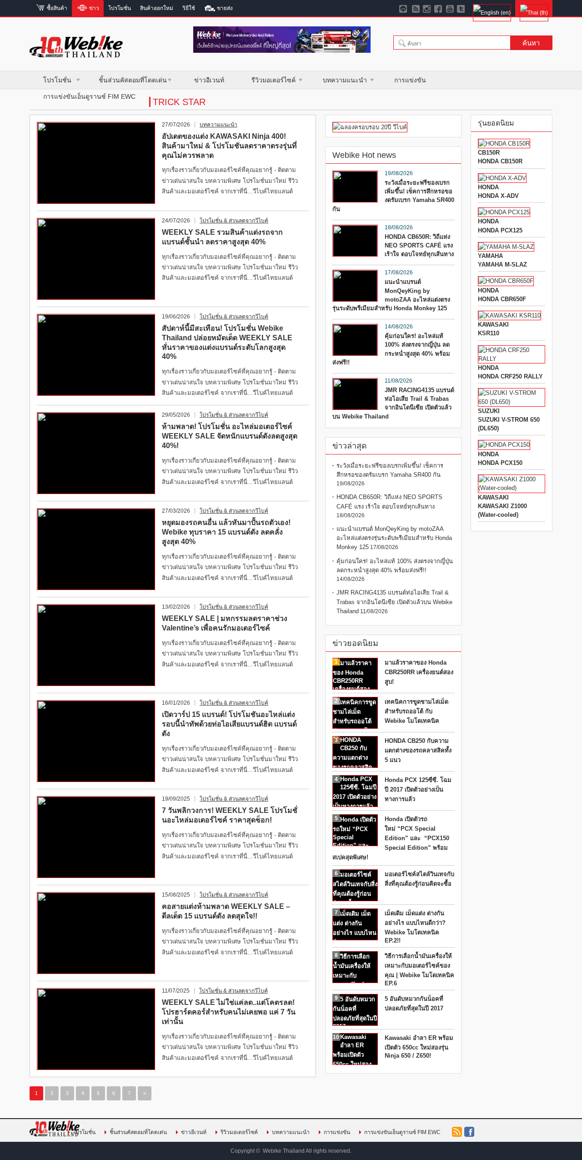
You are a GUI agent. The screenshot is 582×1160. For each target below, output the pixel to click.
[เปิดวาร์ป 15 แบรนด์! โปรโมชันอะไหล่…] (96, 741)
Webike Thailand (284, 1151)
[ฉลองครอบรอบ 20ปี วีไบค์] (369, 127)
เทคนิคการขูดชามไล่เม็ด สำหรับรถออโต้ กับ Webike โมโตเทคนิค (416, 711)
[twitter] (461, 8)
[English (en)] (491, 8)
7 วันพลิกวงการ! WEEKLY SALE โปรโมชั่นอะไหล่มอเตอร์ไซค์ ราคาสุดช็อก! (229, 815)
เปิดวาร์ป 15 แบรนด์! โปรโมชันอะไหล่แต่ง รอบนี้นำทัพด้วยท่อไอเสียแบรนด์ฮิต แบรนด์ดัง (229, 724)
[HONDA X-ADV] (502, 178)
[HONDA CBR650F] (506, 280)
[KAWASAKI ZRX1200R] (509, 315)
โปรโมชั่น (57, 80)
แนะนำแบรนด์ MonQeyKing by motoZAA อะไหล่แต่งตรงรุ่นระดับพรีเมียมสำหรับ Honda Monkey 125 (391, 295)
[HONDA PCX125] (504, 212)
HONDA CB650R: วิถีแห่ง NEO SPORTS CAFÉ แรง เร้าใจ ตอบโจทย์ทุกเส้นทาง (419, 245)
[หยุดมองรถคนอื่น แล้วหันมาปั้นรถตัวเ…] (96, 549)
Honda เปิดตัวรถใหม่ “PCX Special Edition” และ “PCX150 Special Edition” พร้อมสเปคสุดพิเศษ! (390, 838)
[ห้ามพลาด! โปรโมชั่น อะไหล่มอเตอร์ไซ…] (96, 453)
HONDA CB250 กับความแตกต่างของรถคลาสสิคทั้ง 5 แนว (418, 750)
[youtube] (450, 8)
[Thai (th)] (533, 8)
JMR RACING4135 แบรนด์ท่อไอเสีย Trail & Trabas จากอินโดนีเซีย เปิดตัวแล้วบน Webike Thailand (393, 403)
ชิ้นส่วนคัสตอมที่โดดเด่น (133, 80)
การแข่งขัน (410, 80)
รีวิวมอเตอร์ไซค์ (273, 80)
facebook (469, 1132)
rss (457, 1132)
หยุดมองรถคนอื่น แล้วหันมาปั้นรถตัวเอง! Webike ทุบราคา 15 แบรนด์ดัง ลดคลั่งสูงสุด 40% (226, 532)
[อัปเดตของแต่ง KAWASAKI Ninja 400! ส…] (96, 163)
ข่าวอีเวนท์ (209, 80)
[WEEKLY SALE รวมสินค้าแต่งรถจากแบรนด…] (96, 259)
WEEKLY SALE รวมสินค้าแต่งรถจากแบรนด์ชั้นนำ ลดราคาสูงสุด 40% (222, 237)
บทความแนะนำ (345, 80)
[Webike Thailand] (76, 53)
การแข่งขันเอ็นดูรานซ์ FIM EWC (89, 96)
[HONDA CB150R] (504, 143)
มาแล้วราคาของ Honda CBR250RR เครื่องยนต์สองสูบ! (419, 672)
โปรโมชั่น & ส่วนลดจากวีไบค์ (234, 220)
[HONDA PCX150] (504, 444)
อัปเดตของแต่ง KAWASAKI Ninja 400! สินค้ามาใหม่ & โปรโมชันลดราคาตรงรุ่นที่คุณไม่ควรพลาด (229, 145)
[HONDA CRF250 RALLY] (511, 358)
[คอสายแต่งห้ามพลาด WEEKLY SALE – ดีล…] (96, 933)
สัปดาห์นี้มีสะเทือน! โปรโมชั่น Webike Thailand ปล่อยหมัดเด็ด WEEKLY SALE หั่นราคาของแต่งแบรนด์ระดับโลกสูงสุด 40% (227, 342)
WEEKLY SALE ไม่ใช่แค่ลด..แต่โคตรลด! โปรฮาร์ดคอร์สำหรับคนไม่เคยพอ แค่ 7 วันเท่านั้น (229, 1012)
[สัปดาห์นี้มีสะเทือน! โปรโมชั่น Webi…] (96, 355)
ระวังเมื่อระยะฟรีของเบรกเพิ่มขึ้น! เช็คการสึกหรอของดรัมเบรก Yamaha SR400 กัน (393, 195)
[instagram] (427, 8)
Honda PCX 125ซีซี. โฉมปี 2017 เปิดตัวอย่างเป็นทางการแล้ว (418, 789)
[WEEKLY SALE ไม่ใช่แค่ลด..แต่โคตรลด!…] (96, 1029)
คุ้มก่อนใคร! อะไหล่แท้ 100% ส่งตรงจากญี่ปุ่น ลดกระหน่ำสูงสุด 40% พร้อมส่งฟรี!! (391, 349)
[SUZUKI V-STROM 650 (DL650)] (511, 401)
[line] (404, 8)
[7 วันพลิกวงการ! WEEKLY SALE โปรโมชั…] (96, 837)
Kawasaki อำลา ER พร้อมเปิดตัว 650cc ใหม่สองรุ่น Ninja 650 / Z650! (419, 1046)
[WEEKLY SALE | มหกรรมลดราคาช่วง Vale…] (96, 645)
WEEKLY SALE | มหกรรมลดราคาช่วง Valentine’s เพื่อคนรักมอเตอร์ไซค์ (224, 623)
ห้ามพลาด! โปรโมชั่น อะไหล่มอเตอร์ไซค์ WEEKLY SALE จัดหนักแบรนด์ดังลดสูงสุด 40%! (229, 436)
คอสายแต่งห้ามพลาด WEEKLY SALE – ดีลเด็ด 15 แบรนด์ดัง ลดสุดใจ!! (226, 911)
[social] (415, 8)
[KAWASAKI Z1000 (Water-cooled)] (511, 487)
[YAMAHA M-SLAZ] (506, 246)
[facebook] (438, 8)
